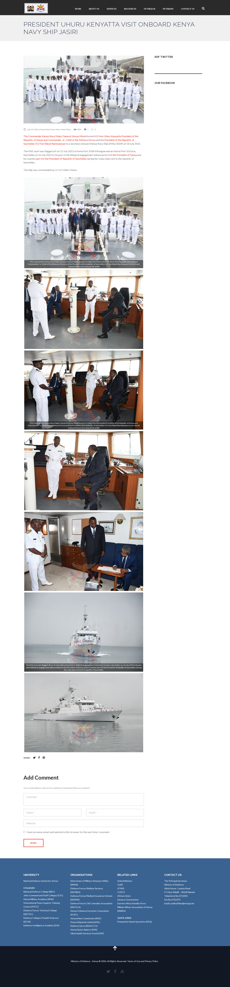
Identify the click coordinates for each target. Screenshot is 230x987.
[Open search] (203, 8)
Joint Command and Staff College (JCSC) (43, 895)
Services (112, 9)
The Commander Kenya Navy (39, 136)
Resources (130, 9)
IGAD (120, 884)
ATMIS (120, 888)
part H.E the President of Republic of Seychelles (61, 158)
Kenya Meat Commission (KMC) (85, 918)
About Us (94, 9)
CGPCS (121, 892)
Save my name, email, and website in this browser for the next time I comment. (68, 831)
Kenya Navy (45, 129)
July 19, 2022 (32, 129)
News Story (66, 129)
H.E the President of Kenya (122, 154)
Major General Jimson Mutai (70, 136)
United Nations (124, 881)
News (58, 129)
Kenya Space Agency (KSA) (83, 929)
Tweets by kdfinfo (163, 64)
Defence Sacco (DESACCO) (83, 926)
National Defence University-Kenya (40, 881)
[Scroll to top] (115, 948)
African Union (124, 896)
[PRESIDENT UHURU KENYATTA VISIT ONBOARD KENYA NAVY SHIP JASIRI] (83, 89)
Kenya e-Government (128, 899)
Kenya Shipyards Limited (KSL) (85, 922)
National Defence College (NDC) (39, 891)
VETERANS (168, 9)
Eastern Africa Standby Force (131, 903)
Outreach (149, 9)
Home (78, 9)
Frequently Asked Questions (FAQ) (134, 921)
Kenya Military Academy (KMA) (38, 899)
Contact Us (187, 9)
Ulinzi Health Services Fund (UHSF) (87, 933)
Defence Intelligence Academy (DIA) (41, 925)
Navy (53, 129)
